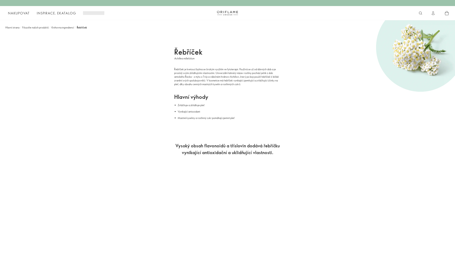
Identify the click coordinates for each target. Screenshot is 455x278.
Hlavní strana (12, 27)
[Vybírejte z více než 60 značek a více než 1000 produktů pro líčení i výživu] (420, 13)
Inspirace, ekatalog (56, 13)
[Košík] (447, 13)
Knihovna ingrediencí (63, 27)
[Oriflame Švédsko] (227, 13)
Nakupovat (19, 13)
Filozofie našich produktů (35, 27)
